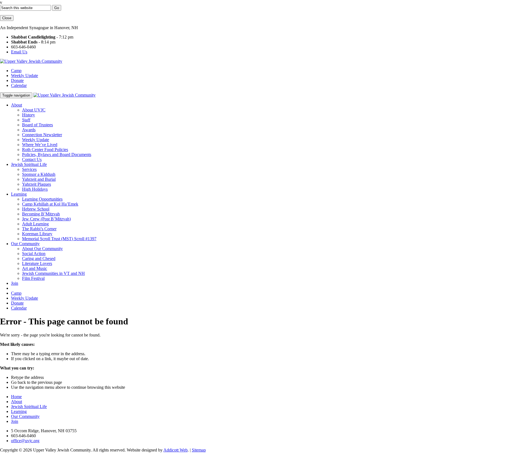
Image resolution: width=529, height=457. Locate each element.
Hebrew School (35, 209)
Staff (26, 119)
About (16, 105)
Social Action (33, 253)
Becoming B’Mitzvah (41, 214)
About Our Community (42, 248)
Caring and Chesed (38, 258)
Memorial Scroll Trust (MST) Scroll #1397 (59, 238)
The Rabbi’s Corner (39, 228)
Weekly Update (24, 75)
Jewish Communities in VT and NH (53, 273)
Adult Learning (35, 223)
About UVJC (33, 110)
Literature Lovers (37, 263)
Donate (17, 80)
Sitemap (199, 450)
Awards (29, 129)
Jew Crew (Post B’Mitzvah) (46, 219)
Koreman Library (37, 233)
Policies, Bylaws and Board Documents (56, 154)
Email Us (19, 52)
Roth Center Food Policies (45, 149)
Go (56, 8)
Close (6, 18)
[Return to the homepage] (31, 61)
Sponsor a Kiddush (38, 174)
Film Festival (33, 278)
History (28, 115)
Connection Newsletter (42, 134)
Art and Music (34, 268)
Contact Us (32, 159)
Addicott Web (175, 450)
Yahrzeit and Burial (39, 179)
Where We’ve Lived (39, 144)
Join (14, 283)
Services (29, 169)
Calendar (19, 85)
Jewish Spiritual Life (29, 164)
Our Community (25, 243)
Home (16, 396)
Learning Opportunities (42, 199)
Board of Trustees (37, 124)
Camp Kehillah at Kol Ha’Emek (50, 204)
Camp (16, 70)
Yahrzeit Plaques (36, 184)
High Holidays (35, 189)
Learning (19, 194)
